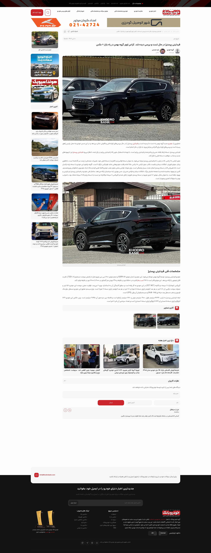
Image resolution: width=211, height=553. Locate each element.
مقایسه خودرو (138, 11)
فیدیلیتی (90, 4)
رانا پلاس (102, 4)
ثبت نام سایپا (114, 4)
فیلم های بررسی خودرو (63, 11)
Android (163, 533)
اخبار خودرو (152, 11)
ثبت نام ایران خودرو (125, 4)
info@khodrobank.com (47, 475)
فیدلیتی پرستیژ (78, 152)
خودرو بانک (176, 32)
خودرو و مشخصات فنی (121, 11)
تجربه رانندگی (80, 11)
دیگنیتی (96, 4)
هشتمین (52, 532)
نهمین (47, 532)
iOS (153, 533)
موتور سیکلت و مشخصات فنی (99, 11)
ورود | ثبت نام (37, 12)
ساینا (108, 4)
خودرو (170, 143)
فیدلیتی (135, 143)
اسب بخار (140, 280)
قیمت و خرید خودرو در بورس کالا (77, 4)
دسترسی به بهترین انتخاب (157, 519)
